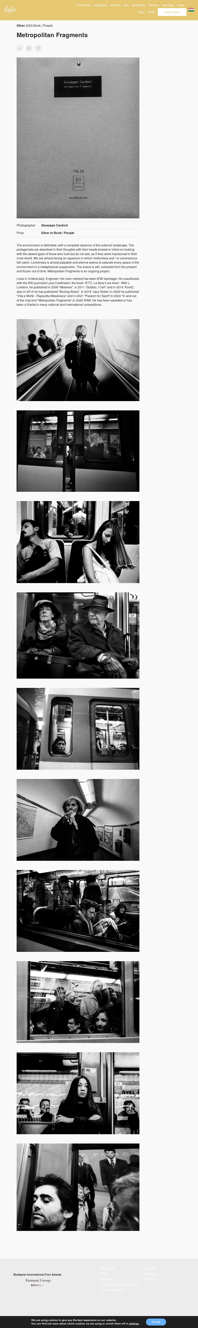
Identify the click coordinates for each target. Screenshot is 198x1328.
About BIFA (107, 1268)
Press (141, 12)
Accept (156, 1322)
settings (134, 1323)
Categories (101, 5)
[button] (20, 48)
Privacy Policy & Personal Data (119, 1284)
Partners (153, 5)
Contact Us (107, 1279)
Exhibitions (138, 5)
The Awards (83, 5)
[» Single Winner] (10, 10)
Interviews (168, 5)
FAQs (151, 12)
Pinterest (149, 1279)
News (180, 5)
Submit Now (172, 12)
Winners (116, 5)
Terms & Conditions (113, 1290)
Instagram (150, 1274)
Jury (126, 5)
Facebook (150, 1268)
